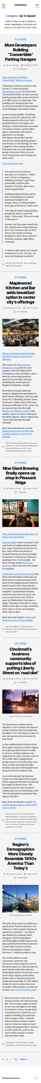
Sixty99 (14, 632)
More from (24, 990)
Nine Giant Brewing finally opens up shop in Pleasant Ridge (20, 475)
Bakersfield (23, 443)
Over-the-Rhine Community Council (19, 824)
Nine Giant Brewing (21, 629)
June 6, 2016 (32, 874)
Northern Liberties (17, 822)
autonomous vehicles (14, 263)
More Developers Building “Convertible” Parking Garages (20, 52)
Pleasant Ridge (9, 542)
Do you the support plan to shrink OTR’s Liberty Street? (19, 805)
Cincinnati (32, 443)
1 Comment (22, 492)
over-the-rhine (25, 448)
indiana (31, 1042)
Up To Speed (20, 39)
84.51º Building (11, 443)
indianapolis (10, 1045)
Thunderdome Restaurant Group (18, 451)
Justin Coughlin (21, 446)
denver (26, 263)
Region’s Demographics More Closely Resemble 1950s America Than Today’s (20, 856)
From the (12, 163)
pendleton (9, 827)
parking (33, 263)
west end (18, 827)
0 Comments (22, 312)
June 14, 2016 (32, 679)
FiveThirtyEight (20, 1042)
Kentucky (28, 1045)
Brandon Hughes (12, 626)
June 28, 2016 (32, 488)
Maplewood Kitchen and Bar (16, 411)
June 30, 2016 (32, 308)
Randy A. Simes (15, 308)
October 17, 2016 (31, 65)
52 (16, 1059)
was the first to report (18, 574)
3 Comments (22, 878)
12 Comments (22, 69)
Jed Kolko (20, 1045)
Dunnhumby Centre (12, 91)
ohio (34, 1045)
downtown (9, 446)
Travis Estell (14, 65)
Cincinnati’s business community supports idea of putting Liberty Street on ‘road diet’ (21, 661)
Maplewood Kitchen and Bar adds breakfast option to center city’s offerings (20, 293)
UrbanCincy (20, 5)
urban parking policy (13, 266)
